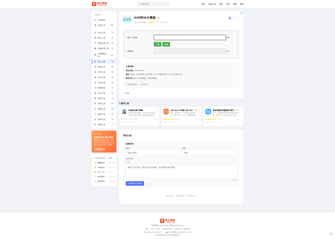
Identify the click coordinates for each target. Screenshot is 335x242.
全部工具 (212, 4)
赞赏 (158, 229)
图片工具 (106, 38)
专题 (221, 4)
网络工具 (106, 67)
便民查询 (106, 88)
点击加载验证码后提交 (135, 183)
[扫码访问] (230, 18)
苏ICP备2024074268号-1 (153, 232)
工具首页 (101, 20)
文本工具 (106, 93)
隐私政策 (186, 229)
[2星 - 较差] (151, 22)
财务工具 (106, 103)
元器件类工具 (106, 48)
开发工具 (106, 72)
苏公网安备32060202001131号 (179, 232)
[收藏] (236, 18)
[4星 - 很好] (156, 22)
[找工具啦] (167, 223)
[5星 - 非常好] (158, 22)
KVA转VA (144, 84)
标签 (146, 229)
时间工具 (106, 32)
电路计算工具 (106, 43)
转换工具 (106, 109)
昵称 (128, 148)
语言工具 (106, 98)
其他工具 (106, 114)
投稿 (235, 4)
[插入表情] (128, 162)
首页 (203, 4)
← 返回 (126, 93)
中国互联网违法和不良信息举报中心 (167, 235)
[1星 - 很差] (149, 22)
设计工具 (106, 77)
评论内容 (130, 158)
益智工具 (106, 124)
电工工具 (106, 61)
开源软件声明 (167, 229)
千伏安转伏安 (132, 84)
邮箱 (184, 148)
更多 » (111, 158)
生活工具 (106, 82)
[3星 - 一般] (154, 22)
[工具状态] (241, 13)
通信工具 (106, 119)
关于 (152, 229)
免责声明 (178, 229)
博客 (242, 4)
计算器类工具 (106, 54)
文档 (228, 4)
